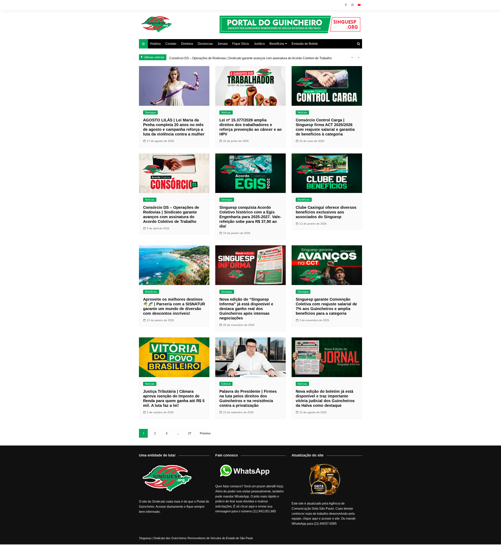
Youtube (359, 5)
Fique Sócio (240, 43)
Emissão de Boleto (305, 43)
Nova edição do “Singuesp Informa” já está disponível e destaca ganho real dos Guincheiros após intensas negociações (246, 308)
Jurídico (259, 43)
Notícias (226, 112)
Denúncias (205, 43)
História (155, 43)
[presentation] (352, 57)
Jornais (222, 43)
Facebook (346, 5)
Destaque (150, 112)
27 (189, 433)
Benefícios (276, 43)
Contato (170, 43)
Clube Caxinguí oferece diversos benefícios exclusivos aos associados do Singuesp (326, 212)
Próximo (205, 433)
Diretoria (187, 43)
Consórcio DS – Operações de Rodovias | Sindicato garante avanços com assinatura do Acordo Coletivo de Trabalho (250, 57)
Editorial (226, 383)
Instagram (352, 5)
